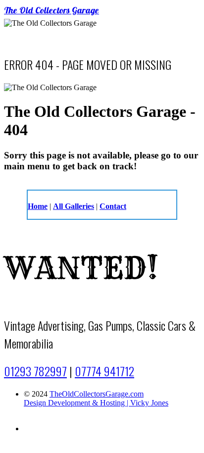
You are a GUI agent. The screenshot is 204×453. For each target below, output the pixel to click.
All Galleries (73, 206)
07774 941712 (104, 371)
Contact (113, 206)
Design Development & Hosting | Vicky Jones (96, 403)
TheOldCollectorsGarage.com (97, 394)
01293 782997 (35, 371)
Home (38, 206)
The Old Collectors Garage (51, 11)
